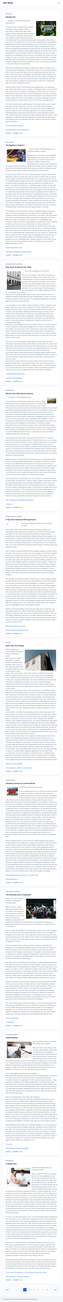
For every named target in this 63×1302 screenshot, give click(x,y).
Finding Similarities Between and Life (17, 630)
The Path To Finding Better (14, 378)
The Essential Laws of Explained (18, 895)
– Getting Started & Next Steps (15, 374)
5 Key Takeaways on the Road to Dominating (20, 500)
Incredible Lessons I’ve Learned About (17, 129)
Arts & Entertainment (12, 1034)
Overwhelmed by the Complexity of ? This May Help (22, 875)
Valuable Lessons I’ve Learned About (20, 783)
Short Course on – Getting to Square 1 (17, 1276)
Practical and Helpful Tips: (14, 247)
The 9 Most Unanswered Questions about (18, 251)
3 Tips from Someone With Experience (21, 520)
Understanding (12, 1038)
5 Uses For (9, 504)
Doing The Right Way (12, 1018)
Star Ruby (8, 3)
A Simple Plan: (10, 1022)
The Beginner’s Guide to (15, 145)
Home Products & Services (13, 891)
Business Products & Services (14, 264)
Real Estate (9, 13)
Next (55, 1289)
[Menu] (59, 3)
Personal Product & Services (14, 516)
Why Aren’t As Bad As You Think (18, 267)
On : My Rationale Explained (14, 125)
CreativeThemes (32, 1299)
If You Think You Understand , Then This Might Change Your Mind (26, 1272)
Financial (8, 642)
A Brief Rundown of (12, 879)
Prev (7, 1289)
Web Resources (10, 390)
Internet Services (11, 780)
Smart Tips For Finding (15, 646)
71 (47, 1289)
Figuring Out (11, 17)
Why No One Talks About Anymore (19, 394)
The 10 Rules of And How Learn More (17, 1148)
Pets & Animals (10, 142)
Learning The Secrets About (14, 763)
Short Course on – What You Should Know (19, 768)
